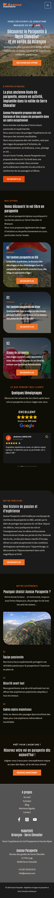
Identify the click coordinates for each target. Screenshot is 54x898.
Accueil (27, 797)
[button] (14, 179)
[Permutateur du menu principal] (48, 5)
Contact (27, 812)
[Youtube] (35, 819)
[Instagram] (27, 819)
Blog (27, 804)
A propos (27, 801)
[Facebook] (19, 819)
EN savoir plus (27, 327)
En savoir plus (27, 281)
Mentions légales (27, 808)
